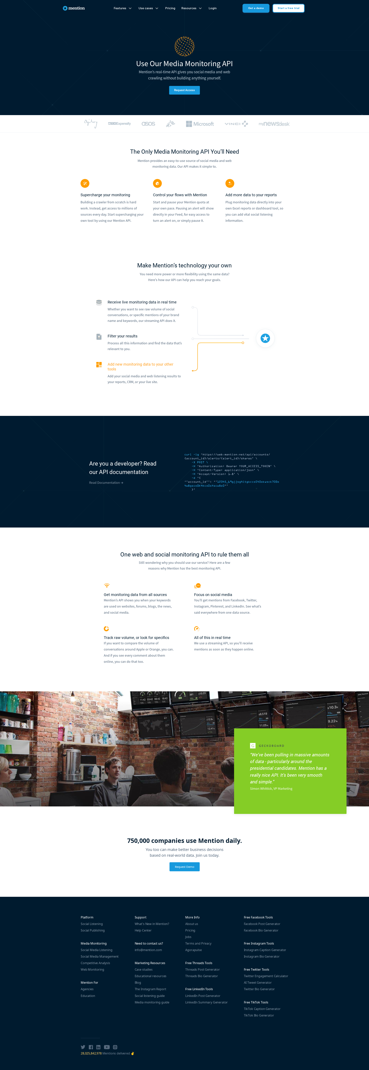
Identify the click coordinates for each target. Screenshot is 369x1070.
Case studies (144, 969)
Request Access (184, 90)
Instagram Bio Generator (262, 956)
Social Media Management (100, 956)
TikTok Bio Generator (259, 1015)
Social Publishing (93, 930)
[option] (91, 123)
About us (191, 924)
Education (88, 996)
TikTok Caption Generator (262, 1009)
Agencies (87, 989)
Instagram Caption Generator (265, 950)
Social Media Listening (96, 950)
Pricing (170, 8)
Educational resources (151, 976)
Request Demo (184, 867)
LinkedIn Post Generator (202, 996)
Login (213, 8)
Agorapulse (193, 950)
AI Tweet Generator (258, 982)
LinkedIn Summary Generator (206, 1002)
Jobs (188, 937)
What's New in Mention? (152, 924)
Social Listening (92, 924)
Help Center (143, 930)
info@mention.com (148, 950)
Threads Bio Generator (201, 976)
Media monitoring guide (152, 1002)
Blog (138, 982)
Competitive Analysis (95, 963)
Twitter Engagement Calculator (266, 976)
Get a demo (256, 8)
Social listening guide (150, 996)
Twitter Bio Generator (259, 989)
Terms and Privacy (198, 943)
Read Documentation (105, 482)
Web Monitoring (92, 969)
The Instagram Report (150, 989)
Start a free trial (288, 8)
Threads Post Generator (202, 969)
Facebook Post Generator (262, 924)
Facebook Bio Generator (261, 930)
